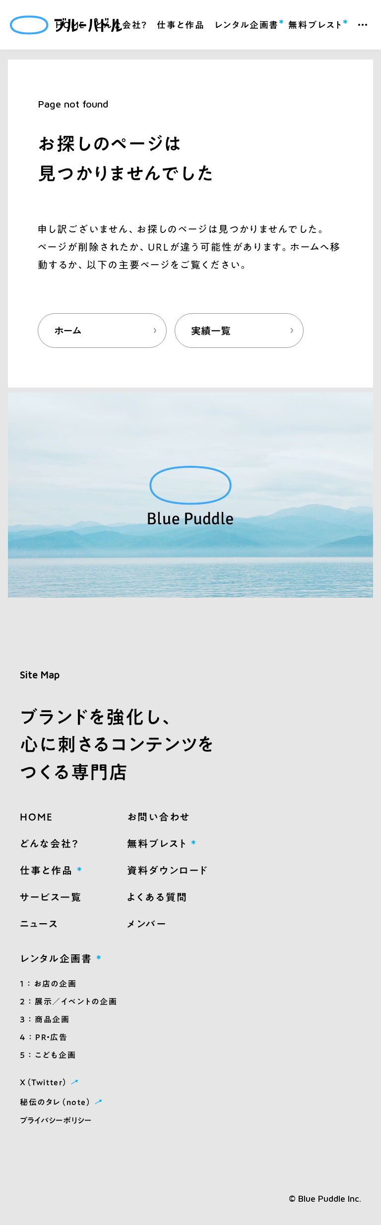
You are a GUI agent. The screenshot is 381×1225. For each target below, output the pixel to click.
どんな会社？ (121, 24)
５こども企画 (48, 1055)
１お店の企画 (48, 984)
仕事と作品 (180, 24)
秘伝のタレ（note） (62, 1102)
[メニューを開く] (362, 25)
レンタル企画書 (246, 23)
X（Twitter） (50, 1082)
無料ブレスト (315, 23)
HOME (70, 24)
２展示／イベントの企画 (68, 1001)
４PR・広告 (43, 1037)
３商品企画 (45, 1019)
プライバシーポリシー (56, 1120)
